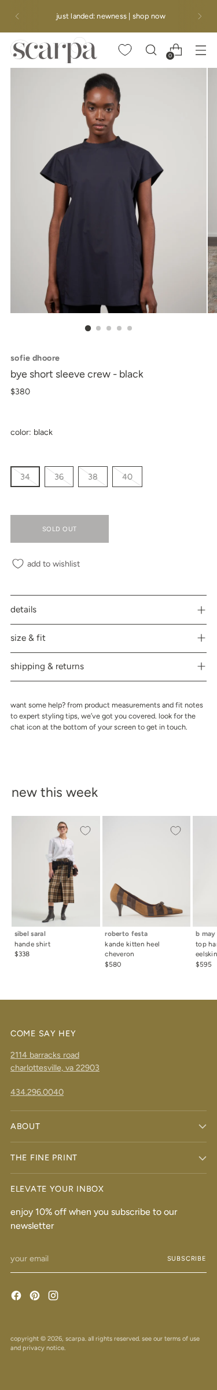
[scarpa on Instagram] (54, 1297)
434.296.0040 (37, 1092)
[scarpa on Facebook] (17, 1297)
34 (25, 476)
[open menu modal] (200, 50)
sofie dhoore (35, 358)
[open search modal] (151, 50)
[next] (199, 16)
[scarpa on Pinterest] (36, 1297)
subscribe (187, 1258)
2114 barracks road (44, 1055)
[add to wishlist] (85, 831)
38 (93, 476)
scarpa (75, 1338)
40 (127, 476)
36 (59, 476)
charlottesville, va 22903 (55, 1067)
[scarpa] (53, 50)
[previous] (17, 16)
